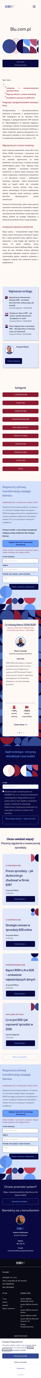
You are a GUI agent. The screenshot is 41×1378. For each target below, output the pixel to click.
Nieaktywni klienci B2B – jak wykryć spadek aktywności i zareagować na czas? (21, 315)
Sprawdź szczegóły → (20, 1201)
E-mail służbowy (8, 557)
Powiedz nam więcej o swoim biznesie (16, 574)
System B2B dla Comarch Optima (29, 1311)
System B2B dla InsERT (28, 1316)
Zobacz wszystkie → (20, 1057)
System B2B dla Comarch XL (29, 1305)
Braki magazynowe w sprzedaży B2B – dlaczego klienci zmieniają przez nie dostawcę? (22, 328)
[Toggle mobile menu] (34, 6)
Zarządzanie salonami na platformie (20, 98)
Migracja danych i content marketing (21, 94)
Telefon (5, 565)
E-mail (5, 783)
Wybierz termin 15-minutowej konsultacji (20, 543)
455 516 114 (21, 1244)
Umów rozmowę (13, 361)
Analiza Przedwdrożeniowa (26, 1325)
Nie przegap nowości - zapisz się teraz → (20, 820)
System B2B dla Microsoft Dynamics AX (29, 1320)
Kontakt (5, 1305)
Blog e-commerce (9, 1308)
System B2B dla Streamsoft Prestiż (26, 1300)
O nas (4, 1299)
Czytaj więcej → (20, 899)
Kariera (5, 1302)
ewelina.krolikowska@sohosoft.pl (20, 1251)
